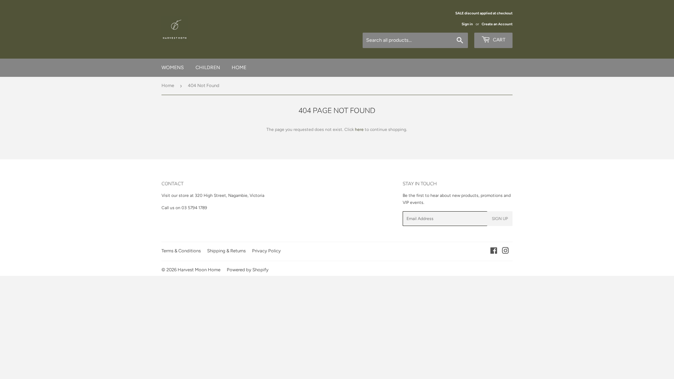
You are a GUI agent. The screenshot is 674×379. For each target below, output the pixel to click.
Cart (498, 40)
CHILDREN (208, 68)
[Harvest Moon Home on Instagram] (505, 252)
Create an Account (497, 24)
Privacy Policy (266, 250)
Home (167, 85)
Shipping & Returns (226, 250)
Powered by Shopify (248, 269)
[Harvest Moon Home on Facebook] (493, 252)
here (359, 129)
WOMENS (172, 68)
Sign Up (500, 218)
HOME (239, 68)
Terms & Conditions (181, 250)
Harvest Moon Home (199, 269)
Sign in (467, 24)
